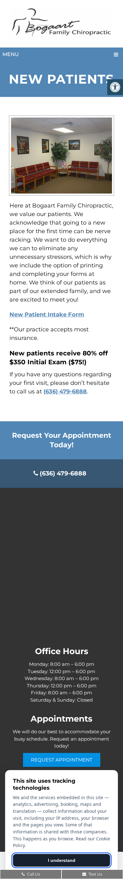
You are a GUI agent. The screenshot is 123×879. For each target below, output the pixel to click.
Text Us (95, 874)
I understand (61, 860)
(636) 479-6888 (65, 391)
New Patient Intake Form (46, 314)
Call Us (33, 874)
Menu (11, 54)
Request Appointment (61, 760)
